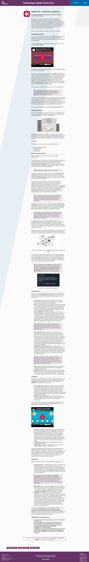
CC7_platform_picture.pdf (55, 135)
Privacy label (83, 554)
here (48, 251)
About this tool (83, 557)
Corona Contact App (7, 558)
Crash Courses (83, 561)
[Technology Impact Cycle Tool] (4, 3)
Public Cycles (5, 554)
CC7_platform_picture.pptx (44, 136)
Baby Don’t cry (5, 559)
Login (85, 3)
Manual (82, 559)
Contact (82, 553)
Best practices (83, 558)
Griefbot (4, 557)
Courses (76, 3)
